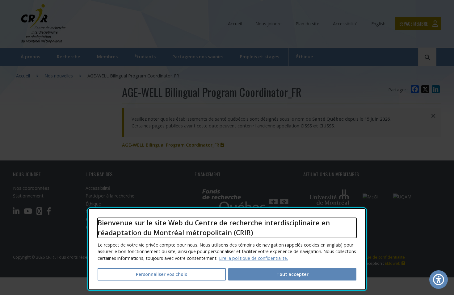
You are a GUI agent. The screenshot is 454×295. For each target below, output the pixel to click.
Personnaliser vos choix (161, 274)
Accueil (235, 24)
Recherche (68, 57)
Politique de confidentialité (380, 257)
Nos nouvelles (58, 76)
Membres (107, 57)
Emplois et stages (259, 57)
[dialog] (227, 249)
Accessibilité (345, 24)
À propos (30, 57)
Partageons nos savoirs (197, 57)
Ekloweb (395, 263)
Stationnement (28, 196)
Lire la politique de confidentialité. (253, 258)
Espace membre (413, 23)
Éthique (304, 57)
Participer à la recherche (110, 196)
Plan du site (307, 24)
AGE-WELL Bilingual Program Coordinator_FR (173, 145)
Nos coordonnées (31, 188)
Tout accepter (292, 274)
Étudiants (145, 57)
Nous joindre (268, 24)
